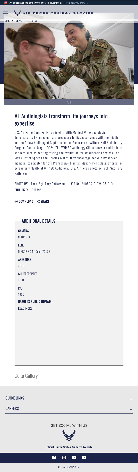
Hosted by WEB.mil (69, 467)
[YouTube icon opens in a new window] (74, 457)
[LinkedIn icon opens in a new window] (84, 457)
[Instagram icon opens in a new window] (64, 457)
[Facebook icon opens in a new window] (54, 457)
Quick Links (14, 398)
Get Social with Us (69, 425)
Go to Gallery (26, 375)
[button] (76, 3)
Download (25, 201)
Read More (25, 308)
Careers (12, 408)
